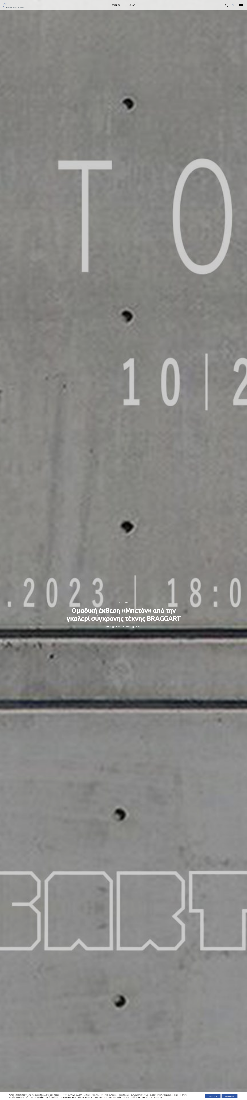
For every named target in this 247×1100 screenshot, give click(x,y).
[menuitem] (233, 5)
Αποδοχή (213, 1096)
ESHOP (132, 5)
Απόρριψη (229, 1096)
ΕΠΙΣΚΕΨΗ (117, 5)
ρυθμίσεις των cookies (126, 1097)
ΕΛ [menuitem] (233, 5)
